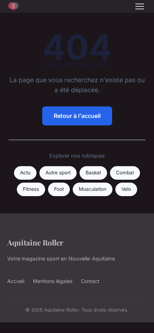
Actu (25, 172)
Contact (90, 281)
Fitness (31, 189)
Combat (125, 172)
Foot (59, 189)
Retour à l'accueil (77, 115)
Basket (93, 172)
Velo (126, 189)
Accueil (15, 281)
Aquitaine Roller (35, 242)
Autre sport (58, 172)
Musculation (92, 189)
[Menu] (140, 6)
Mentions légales (52, 281)
